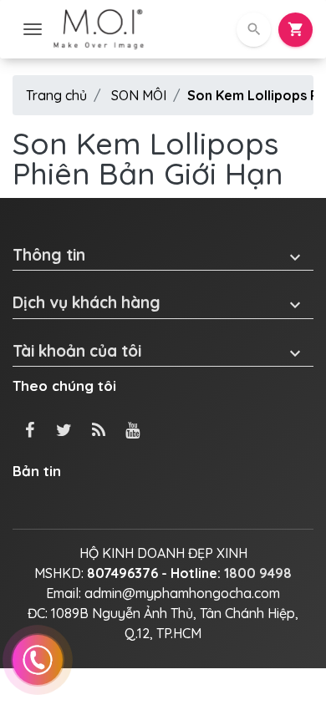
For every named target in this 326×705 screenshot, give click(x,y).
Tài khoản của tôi (159, 351)
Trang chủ (56, 95)
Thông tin (159, 255)
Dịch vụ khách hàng (159, 302)
